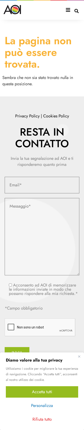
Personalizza (42, 406)
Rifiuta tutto (42, 419)
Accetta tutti (42, 392)
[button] (68, 10)
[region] (42, 391)
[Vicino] (79, 356)
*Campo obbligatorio (24, 308)
